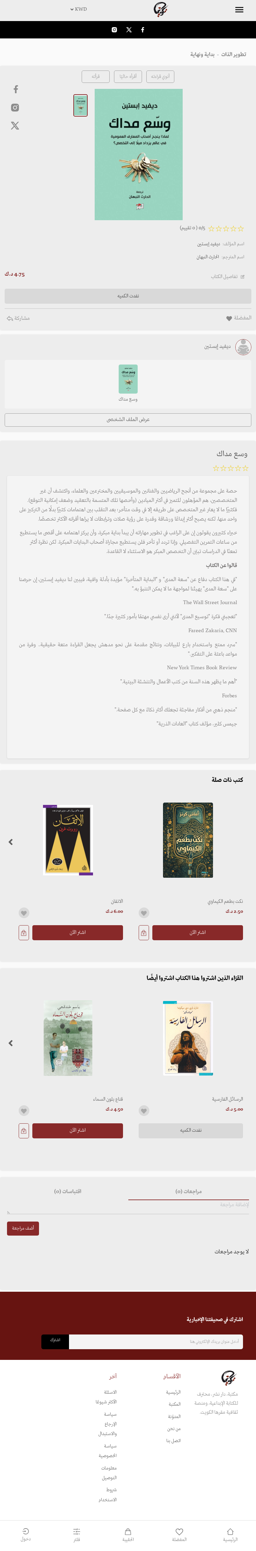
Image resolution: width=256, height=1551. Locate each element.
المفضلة (179, 1539)
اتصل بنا (173, 1440)
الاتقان (117, 901)
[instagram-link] (114, 29)
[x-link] (15, 126)
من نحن (174, 1428)
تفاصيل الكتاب (224, 276)
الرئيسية (173, 1392)
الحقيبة (128, 1539)
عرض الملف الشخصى (128, 420)
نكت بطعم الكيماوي (225, 901)
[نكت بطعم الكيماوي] (188, 840)
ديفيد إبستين (208, 244)
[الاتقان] (68, 840)
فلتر (77, 1539)
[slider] (230, 469)
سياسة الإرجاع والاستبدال (107, 1424)
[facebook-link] (142, 29)
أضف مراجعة (23, 1228)
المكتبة (175, 1404)
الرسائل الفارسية (227, 1099)
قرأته (96, 76)
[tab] (188, 1192)
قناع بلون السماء (108, 1099)
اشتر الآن (198, 932)
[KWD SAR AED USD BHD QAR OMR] (128, 9)
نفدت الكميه (191, 1130)
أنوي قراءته (160, 76)
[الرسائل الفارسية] (188, 1038)
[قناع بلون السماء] (68, 1038)
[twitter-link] (129, 29)
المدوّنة (174, 1416)
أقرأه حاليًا (128, 76)
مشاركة (21, 318)
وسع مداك (128, 399)
